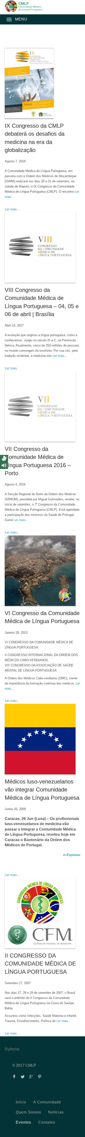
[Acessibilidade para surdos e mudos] (4, 458)
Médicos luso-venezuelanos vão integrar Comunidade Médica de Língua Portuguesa (42, 789)
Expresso (73, 855)
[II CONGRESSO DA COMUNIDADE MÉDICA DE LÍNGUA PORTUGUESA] (42, 913)
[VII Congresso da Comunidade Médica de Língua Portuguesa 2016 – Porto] (42, 406)
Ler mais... (12, 209)
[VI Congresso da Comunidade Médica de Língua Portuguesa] (42, 570)
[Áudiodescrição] (4, 465)
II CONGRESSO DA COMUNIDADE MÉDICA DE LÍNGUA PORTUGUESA (40, 963)
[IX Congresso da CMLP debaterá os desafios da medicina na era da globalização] (42, 83)
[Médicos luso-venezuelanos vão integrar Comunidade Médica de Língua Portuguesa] (42, 739)
